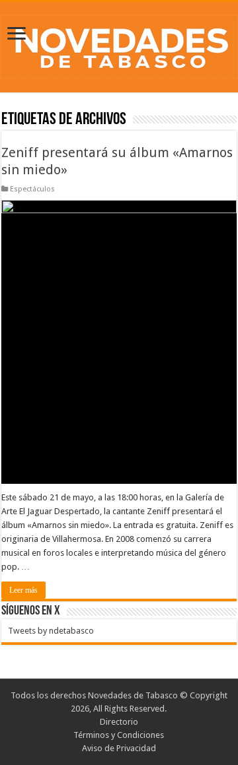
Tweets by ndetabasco (51, 631)
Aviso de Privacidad (119, 748)
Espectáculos (32, 189)
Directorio (119, 722)
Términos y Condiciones (118, 735)
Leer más (23, 590)
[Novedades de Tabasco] (119, 45)
